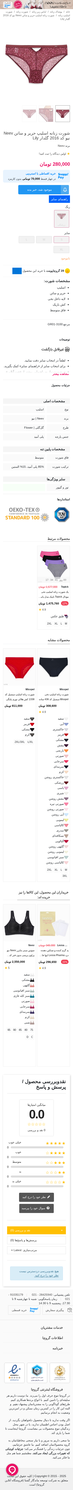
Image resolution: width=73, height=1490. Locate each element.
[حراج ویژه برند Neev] (36, 4)
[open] (36, 339)
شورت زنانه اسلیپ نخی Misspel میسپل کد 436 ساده (54, 697)
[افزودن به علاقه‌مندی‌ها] (68, 126)
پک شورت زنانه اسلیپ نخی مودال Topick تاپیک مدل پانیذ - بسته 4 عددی (54, 595)
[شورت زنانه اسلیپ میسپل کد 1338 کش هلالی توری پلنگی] (19, 667)
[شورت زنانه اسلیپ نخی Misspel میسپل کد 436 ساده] (53, 667)
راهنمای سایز (59, 199)
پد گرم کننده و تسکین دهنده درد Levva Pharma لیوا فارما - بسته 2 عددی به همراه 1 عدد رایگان (54, 953)
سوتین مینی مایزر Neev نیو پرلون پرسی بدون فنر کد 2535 (20, 953)
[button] (13, 641)
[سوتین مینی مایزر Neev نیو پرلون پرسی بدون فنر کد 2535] (19, 922)
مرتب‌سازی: (29, 1250)
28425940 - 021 (42, 1294)
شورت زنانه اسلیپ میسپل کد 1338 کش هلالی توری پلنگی (19, 697)
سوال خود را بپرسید (33, 1208)
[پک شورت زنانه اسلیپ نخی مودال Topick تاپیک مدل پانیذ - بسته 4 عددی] (53, 564)
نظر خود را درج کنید (34, 1197)
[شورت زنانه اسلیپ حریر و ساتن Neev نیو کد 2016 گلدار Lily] (36, 100)
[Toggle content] (17, 271)
